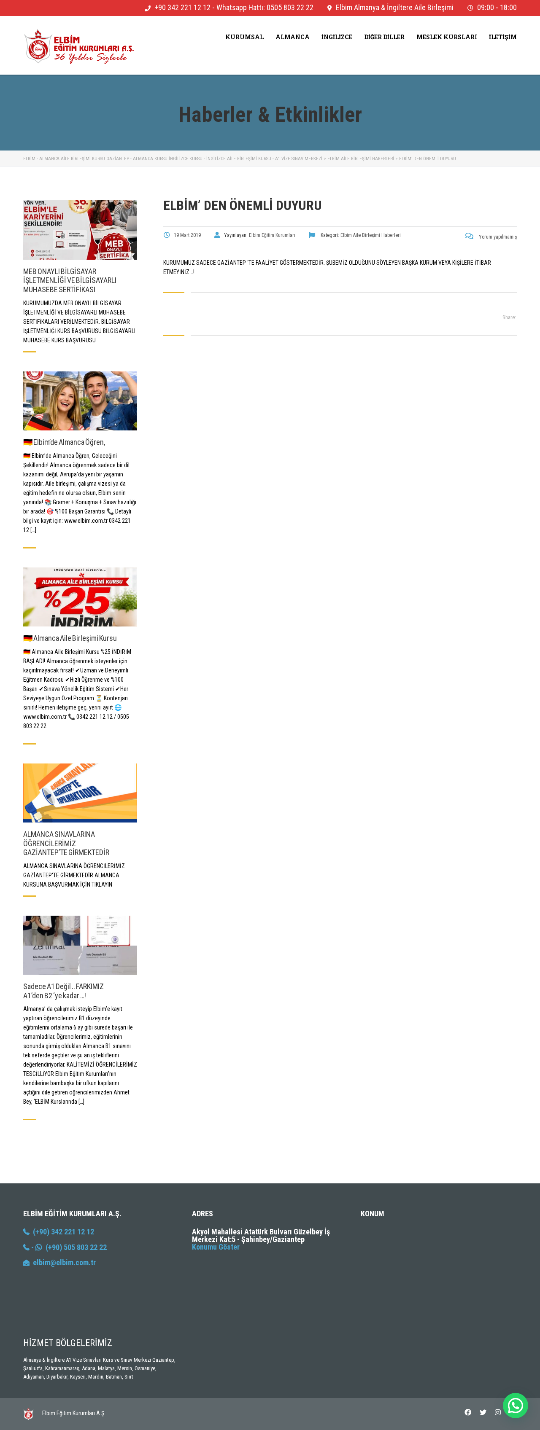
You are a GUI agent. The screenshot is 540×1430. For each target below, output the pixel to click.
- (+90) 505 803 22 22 (68, 1247)
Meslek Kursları (446, 37)
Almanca (292, 37)
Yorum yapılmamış (497, 237)
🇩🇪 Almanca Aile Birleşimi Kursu (70, 638)
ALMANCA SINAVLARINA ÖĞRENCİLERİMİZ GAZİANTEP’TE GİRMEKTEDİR (66, 843)
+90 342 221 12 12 (182, 7)
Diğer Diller (384, 37)
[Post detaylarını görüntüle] (80, 229)
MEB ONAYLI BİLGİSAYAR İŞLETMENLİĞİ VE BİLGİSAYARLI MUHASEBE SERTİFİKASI (69, 280)
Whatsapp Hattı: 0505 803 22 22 (264, 7)
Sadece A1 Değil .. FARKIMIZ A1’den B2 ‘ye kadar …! (63, 991)
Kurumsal (244, 37)
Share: (509, 317)
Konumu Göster (216, 1246)
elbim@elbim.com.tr (64, 1262)
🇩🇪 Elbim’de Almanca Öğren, (64, 442)
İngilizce (336, 37)
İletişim (503, 37)
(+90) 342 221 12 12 (62, 1231)
